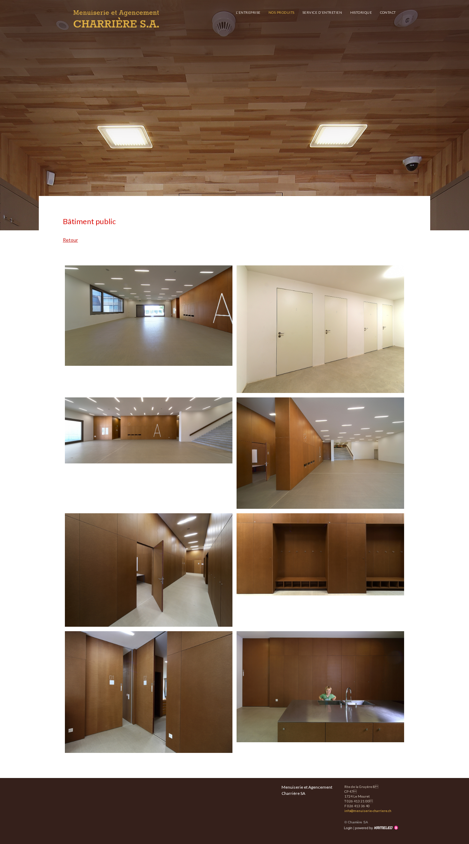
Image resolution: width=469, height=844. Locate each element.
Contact (388, 12)
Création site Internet (376, 827)
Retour (70, 240)
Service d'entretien (322, 12)
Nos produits (281, 12)
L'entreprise (248, 12)
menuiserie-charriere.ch (116, 19)
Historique (361, 12)
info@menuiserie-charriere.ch (367, 811)
